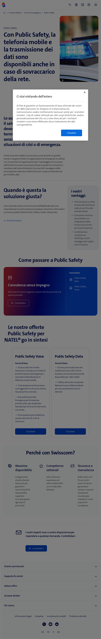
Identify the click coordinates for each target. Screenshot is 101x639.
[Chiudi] (85, 92)
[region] (50, 115)
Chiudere (71, 132)
